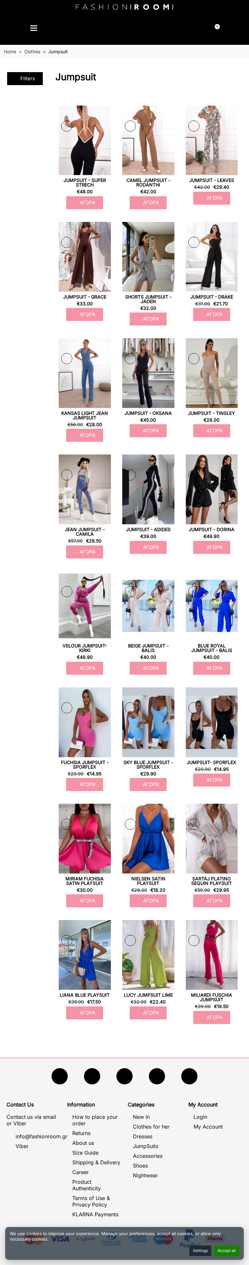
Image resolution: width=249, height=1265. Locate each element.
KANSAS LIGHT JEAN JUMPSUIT (84, 415)
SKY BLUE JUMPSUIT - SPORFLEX (148, 765)
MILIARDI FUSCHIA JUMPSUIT (211, 997)
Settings (200, 1250)
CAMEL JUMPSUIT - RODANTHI (148, 182)
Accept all (227, 1250)
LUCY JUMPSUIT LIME (148, 995)
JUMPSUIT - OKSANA (148, 413)
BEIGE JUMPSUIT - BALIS (148, 648)
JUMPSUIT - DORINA (211, 529)
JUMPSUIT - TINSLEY (211, 413)
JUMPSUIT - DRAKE (211, 297)
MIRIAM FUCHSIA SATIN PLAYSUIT (84, 881)
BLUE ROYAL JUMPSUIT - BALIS (211, 648)
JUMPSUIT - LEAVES (211, 180)
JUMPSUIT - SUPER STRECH (85, 182)
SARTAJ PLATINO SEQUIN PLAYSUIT (211, 881)
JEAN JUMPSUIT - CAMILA (85, 532)
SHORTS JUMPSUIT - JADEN (148, 299)
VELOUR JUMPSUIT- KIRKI (85, 648)
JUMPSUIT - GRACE (84, 297)
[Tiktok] (157, 1076)
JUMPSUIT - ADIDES (148, 529)
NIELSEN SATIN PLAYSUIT (148, 881)
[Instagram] (124, 1076)
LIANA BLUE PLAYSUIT (85, 995)
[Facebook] (60, 1076)
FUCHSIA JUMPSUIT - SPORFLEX (85, 765)
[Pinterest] (189, 1076)
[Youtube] (92, 1076)
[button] (94, 29)
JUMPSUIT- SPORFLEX (211, 762)
